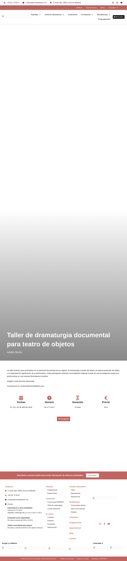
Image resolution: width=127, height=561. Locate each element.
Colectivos (72, 14)
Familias (34, 14)
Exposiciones (91, 7)
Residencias (102, 14)
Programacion (104, 19)
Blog (103, 7)
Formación (86, 14)
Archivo (79, 7)
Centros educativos (53, 14)
